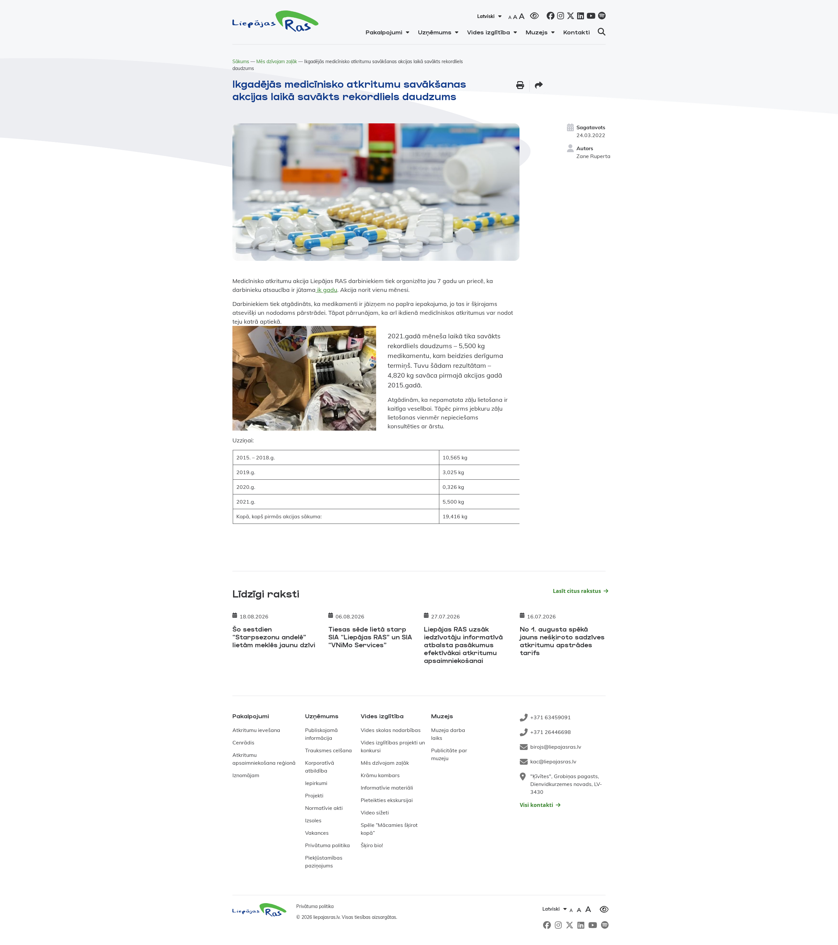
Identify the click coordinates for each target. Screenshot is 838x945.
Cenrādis (243, 742)
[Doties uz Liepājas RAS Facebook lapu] (549, 16)
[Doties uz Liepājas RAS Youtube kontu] (589, 16)
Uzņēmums (434, 32)
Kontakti (576, 32)
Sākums (240, 61)
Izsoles (313, 820)
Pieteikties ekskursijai (387, 800)
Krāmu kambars (380, 775)
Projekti (314, 795)
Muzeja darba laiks (448, 734)
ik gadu (326, 290)
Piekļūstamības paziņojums (323, 861)
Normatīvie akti (324, 808)
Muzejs (537, 32)
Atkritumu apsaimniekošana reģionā (264, 759)
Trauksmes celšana (328, 750)
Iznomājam (245, 775)
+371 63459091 (550, 717)
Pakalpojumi (384, 32)
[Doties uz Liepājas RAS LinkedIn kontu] (579, 16)
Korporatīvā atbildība (319, 766)
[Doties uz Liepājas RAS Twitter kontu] (569, 16)
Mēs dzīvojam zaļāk (276, 61)
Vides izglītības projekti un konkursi (393, 746)
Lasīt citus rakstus (577, 591)
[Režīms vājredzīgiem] (534, 15)
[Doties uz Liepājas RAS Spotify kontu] (600, 16)
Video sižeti (375, 812)
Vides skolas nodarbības (391, 730)
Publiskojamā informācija (321, 734)
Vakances (317, 832)
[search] (602, 32)
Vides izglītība (488, 32)
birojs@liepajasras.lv (555, 746)
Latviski (486, 16)
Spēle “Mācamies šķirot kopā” (389, 829)
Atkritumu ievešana (256, 730)
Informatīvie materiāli (387, 787)
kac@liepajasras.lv (553, 761)
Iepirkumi (316, 783)
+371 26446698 (550, 732)
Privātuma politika (327, 845)
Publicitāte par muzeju (449, 754)
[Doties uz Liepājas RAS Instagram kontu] (559, 16)
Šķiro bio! (372, 845)
